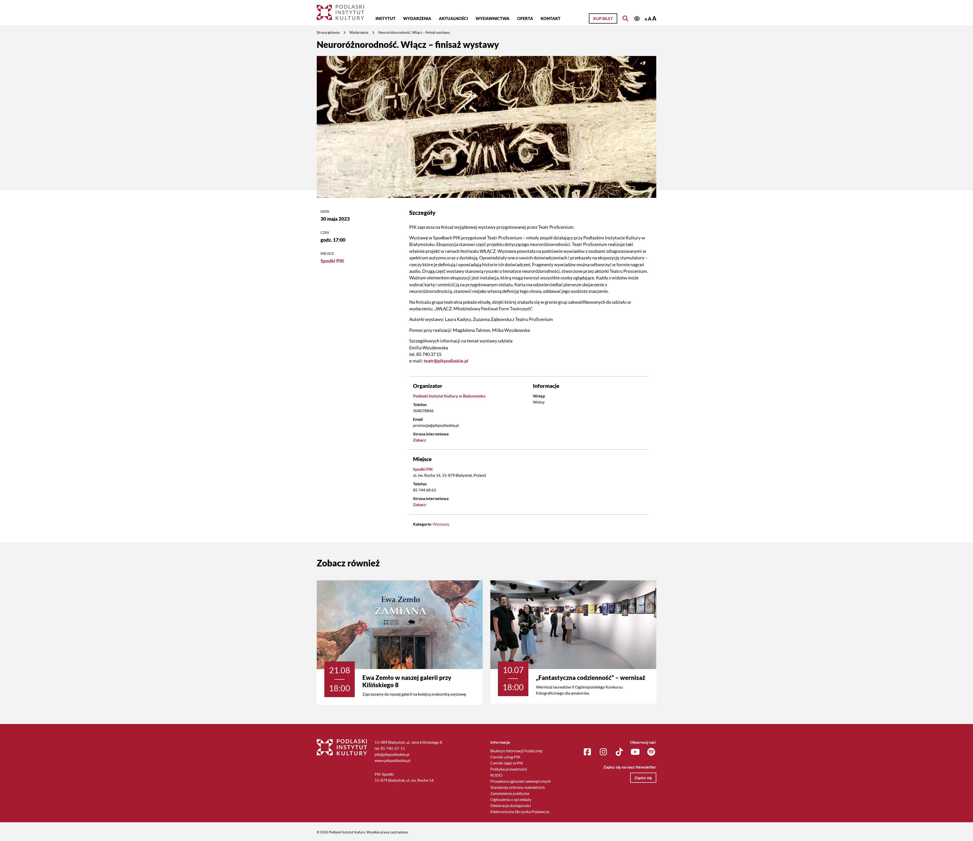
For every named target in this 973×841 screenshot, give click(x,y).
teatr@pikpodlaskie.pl (446, 361)
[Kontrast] (636, 19)
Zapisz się (643, 777)
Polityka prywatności (508, 769)
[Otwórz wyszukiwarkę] (625, 18)
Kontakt (550, 18)
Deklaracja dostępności (510, 805)
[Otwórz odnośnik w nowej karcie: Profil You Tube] (635, 752)
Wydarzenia (417, 18)
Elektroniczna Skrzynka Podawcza (519, 811)
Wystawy (441, 524)
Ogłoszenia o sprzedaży (510, 799)
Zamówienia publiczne (509, 793)
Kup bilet (603, 18)
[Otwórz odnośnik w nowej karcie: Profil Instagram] (603, 752)
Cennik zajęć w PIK (506, 762)
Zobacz (419, 439)
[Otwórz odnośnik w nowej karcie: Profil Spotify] (651, 752)
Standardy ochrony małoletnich (517, 787)
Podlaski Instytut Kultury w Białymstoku (449, 395)
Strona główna (328, 32)
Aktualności (453, 18)
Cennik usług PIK (505, 756)
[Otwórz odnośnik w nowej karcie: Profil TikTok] (619, 752)
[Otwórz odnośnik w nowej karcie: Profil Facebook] (587, 752)
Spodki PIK (332, 261)
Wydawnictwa (493, 18)
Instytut (386, 18)
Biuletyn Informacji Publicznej (516, 750)
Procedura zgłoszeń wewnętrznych (520, 781)
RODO (496, 775)
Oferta (525, 18)
